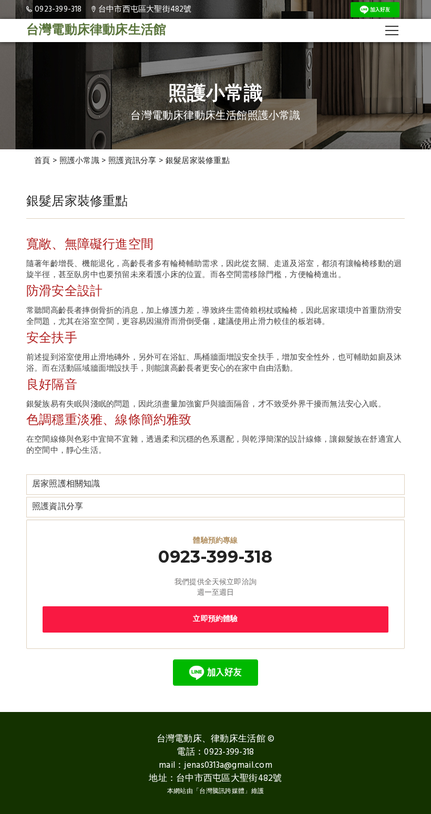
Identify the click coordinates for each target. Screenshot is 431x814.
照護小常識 (79, 161)
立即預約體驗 (215, 619)
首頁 (42, 161)
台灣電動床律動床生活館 (96, 30)
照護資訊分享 (132, 161)
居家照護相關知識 (66, 484)
